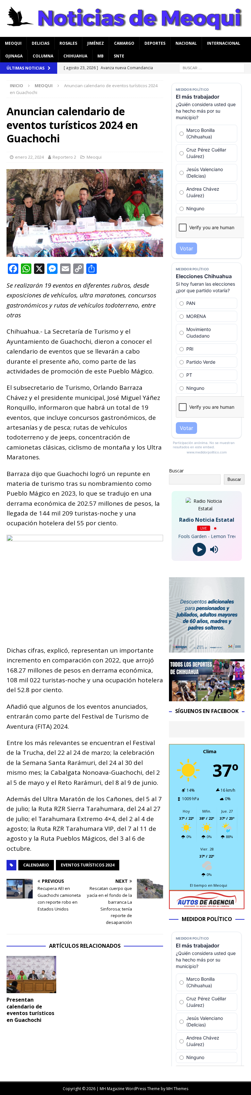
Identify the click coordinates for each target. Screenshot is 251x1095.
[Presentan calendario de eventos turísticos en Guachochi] (31, 974)
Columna (43, 56)
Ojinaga (14, 56)
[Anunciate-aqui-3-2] (206, 905)
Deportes (154, 43)
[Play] (199, 549)
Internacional (223, 43)
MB (100, 56)
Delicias (40, 43)
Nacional (186, 43)
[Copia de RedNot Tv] (206, 697)
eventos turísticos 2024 (87, 865)
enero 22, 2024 (29, 157)
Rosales (68, 43)
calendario (36, 865)
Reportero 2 (64, 157)
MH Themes (177, 1088)
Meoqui (13, 43)
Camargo (124, 43)
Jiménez (95, 43)
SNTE (119, 56)
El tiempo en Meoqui (208, 885)
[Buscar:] (211, 68)
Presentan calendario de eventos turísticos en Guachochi (30, 1010)
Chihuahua (75, 56)
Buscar (176, 471)
